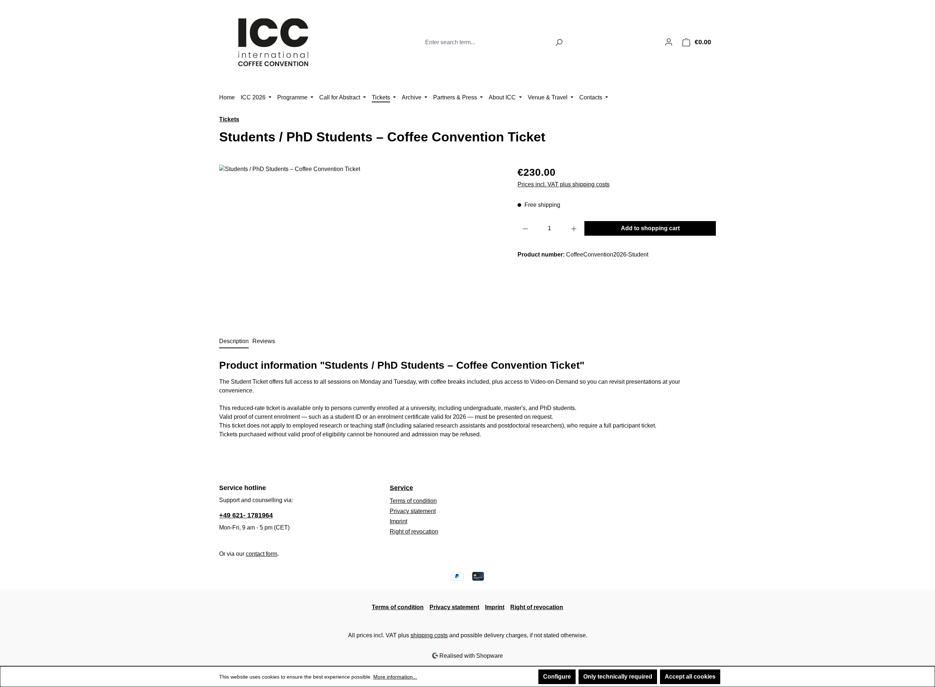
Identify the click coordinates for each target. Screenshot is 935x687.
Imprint (398, 521)
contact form (261, 554)
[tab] (234, 341)
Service (401, 487)
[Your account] (669, 42)
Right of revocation (414, 531)
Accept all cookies (690, 676)
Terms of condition (413, 501)
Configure (557, 676)
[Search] (559, 42)
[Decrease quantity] (525, 228)
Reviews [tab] (263, 341)
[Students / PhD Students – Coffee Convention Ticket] (361, 243)
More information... (395, 677)
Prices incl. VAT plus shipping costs (564, 184)
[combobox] (486, 42)
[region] (361, 243)
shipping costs (429, 635)
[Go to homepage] (274, 41)
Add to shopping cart (650, 228)
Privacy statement (413, 511)
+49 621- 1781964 (246, 515)
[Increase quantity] (574, 228)
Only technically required (617, 676)
